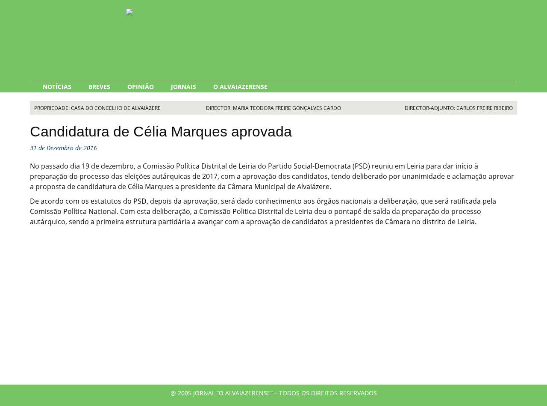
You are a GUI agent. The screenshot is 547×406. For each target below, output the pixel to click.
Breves (99, 87)
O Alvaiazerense (240, 87)
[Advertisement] (273, 312)
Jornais (183, 87)
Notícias (57, 87)
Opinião (140, 87)
